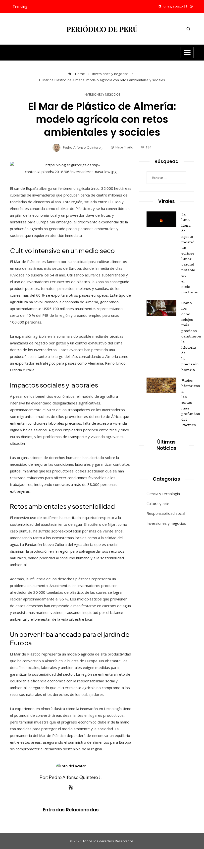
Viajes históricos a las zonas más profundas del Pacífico (190, 402)
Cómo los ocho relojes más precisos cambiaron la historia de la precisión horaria (191, 336)
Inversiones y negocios (102, 94)
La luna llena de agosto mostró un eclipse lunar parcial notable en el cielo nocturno (189, 253)
